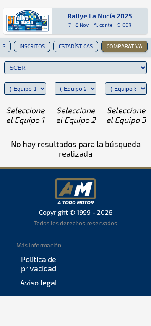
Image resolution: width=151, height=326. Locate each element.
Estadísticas (76, 46)
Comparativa (124, 46)
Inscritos (32, 46)
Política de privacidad (38, 264)
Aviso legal (38, 282)
